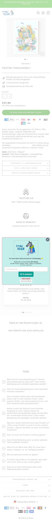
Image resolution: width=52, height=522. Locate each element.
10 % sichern (26, 274)
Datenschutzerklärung (26, 281)
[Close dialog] (47, 239)
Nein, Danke (26, 279)
